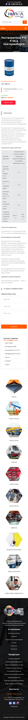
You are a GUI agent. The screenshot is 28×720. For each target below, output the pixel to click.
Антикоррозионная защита (14, 662)
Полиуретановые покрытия (14, 668)
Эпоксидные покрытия (14, 671)
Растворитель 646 (10, 346)
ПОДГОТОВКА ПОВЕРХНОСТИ (14, 593)
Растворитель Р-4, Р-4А (12, 350)
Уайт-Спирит (9, 343)
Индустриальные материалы (14, 684)
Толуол (7, 364)
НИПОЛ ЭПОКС (14, 440)
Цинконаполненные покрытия (14, 674)
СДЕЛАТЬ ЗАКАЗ (8, 102)
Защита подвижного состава (14, 665)
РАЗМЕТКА (14, 528)
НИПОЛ (14, 397)
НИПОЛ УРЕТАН (14, 419)
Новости (14, 636)
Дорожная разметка (14, 677)
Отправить (14, 326)
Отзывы (14, 642)
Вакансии (14, 646)
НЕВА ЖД (14, 462)
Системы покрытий (14, 658)
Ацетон (7, 357)
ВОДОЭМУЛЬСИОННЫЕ (14, 550)
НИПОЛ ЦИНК (14, 484)
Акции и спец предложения (14, 639)
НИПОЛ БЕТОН (14, 506)
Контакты (14, 649)
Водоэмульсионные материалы (14, 680)
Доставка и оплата (14, 633)
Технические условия (10, 89)
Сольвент (8, 361)
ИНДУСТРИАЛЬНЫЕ (14, 571)
